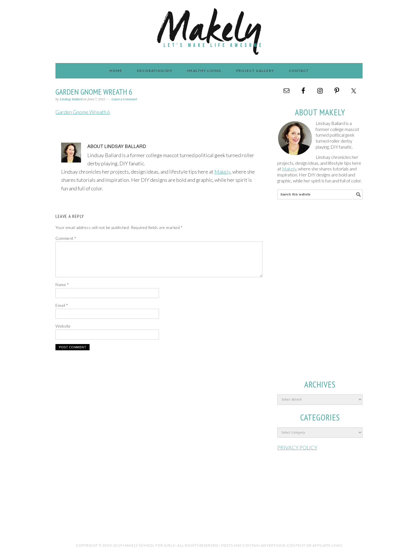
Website (63, 326)
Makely (209, 29)
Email (61, 305)
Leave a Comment (124, 99)
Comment (65, 238)
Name (62, 284)
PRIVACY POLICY (297, 447)
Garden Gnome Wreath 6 (82, 112)
